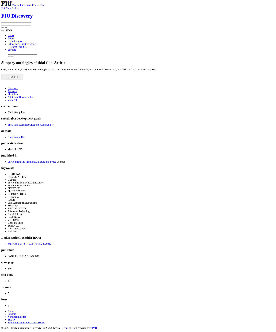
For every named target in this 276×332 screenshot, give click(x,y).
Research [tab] (12, 91)
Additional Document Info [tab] (21, 97)
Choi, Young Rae (16, 137)
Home (11, 35)
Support (12, 49)
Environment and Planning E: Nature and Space (32, 161)
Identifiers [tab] (13, 94)
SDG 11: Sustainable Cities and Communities (31, 124)
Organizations (15, 41)
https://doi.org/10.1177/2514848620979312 (29, 243)
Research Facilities (17, 46)
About (11, 311)
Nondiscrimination (17, 316)
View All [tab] (12, 100)
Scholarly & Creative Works (22, 44)
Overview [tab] (13, 88)
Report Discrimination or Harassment (26, 322)
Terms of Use (69, 328)
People (11, 38)
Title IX (11, 319)
